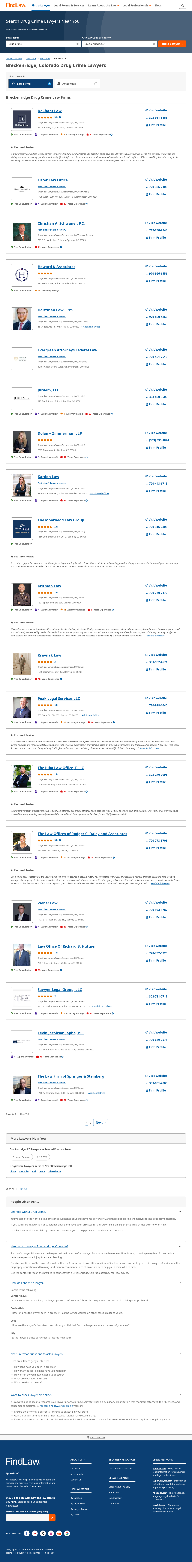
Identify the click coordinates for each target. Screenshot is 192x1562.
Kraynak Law (49, 655)
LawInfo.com (159, 1505)
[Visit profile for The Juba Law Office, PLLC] (22, 776)
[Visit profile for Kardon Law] (22, 485)
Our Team (75, 1468)
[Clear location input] (153, 43)
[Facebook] (27, 1533)
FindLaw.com (159, 1468)
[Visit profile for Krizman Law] (22, 595)
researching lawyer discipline (56, 1405)
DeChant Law (50, 110)
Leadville (23, 1171)
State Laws (114, 1492)
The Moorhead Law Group (61, 519)
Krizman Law (49, 585)
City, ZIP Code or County (96, 37)
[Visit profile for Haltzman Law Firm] (22, 319)
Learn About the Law (119, 1486)
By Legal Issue (77, 1503)
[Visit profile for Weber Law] (22, 912)
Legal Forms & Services (120, 1468)
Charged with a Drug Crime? (28, 1212)
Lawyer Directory (14, 58)
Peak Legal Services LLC (59, 698)
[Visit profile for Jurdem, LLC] (22, 399)
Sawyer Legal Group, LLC (60, 989)
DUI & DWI (41, 1157)
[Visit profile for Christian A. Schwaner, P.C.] (22, 232)
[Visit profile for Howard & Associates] (22, 275)
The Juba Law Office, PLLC (61, 767)
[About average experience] (111, 134)
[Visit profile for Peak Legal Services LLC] (22, 707)
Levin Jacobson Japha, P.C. (61, 1032)
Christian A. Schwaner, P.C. (61, 223)
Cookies (49, 1552)
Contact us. (35, 1486)
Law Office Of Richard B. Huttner (67, 946)
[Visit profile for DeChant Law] (22, 119)
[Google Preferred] (67, 1533)
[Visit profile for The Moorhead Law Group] (22, 529)
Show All (10, 1188)
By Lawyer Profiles (79, 1509)
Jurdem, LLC (48, 389)
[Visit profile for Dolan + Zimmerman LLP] (22, 442)
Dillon (13, 1171)
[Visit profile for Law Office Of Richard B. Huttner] (22, 955)
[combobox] (43, 43)
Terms (9, 1552)
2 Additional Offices (99, 493)
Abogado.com (160, 1492)
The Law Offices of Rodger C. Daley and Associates (82, 833)
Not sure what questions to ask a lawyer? (37, 1354)
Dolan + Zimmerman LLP (60, 433)
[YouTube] (35, 1533)
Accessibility (76, 1474)
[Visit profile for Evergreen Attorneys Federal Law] (22, 359)
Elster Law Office (53, 179)
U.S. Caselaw (115, 1497)
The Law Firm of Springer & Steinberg (71, 1076)
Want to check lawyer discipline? (31, 1395)
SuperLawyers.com (162, 1480)
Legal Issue (12, 37)
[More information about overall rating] (60, 117)
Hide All (23, 1188)
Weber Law (48, 902)
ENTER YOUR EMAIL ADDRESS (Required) (27, 1511)
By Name (75, 1514)
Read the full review (155, 635)
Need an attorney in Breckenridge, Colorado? (39, 1246)
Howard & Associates (56, 266)
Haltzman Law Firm (55, 309)
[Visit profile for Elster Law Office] (22, 189)
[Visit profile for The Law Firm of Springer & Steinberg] (22, 1085)
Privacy (21, 1552)
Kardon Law (48, 476)
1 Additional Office (90, 326)
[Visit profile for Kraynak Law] (22, 664)
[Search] (182, 5)
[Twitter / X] (43, 1533)
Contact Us (75, 1479)
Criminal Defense (21, 1157)
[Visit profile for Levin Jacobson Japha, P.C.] (22, 1041)
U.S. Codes (114, 1503)
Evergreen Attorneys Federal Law (67, 349)
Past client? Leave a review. (52, 186)
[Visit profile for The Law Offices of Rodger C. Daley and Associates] (22, 842)
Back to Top (97, 1437)
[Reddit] (59, 1533)
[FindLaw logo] (17, 5)
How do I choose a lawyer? (27, 1283)
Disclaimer (35, 1552)
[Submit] (52, 1517)
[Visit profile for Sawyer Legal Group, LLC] (22, 998)
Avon (42, 1171)
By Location (76, 1497)
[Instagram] (51, 1533)
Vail (34, 1171)
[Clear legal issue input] (77, 43)
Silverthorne (54, 1171)
